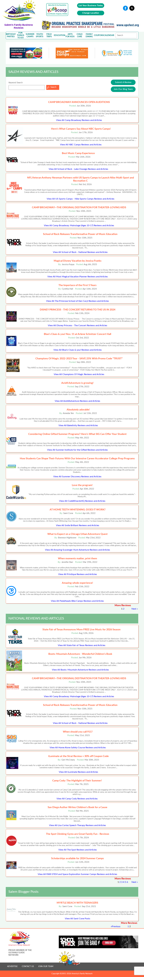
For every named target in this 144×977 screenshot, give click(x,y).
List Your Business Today (90, 5)
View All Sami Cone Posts (77, 918)
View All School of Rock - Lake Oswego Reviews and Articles (78, 169)
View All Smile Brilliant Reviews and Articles (77, 525)
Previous (116, 926)
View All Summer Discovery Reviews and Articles (77, 476)
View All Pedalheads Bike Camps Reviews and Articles (77, 601)
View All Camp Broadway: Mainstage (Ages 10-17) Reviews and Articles (79, 225)
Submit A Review (123, 82)
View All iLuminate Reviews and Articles (78, 772)
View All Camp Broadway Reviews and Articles (79, 120)
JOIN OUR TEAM (45, 966)
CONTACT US (28, 966)
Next (133, 609)
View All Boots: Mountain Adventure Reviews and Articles (80, 670)
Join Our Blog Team (123, 89)
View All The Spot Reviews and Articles (77, 850)
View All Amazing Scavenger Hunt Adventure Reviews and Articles (77, 550)
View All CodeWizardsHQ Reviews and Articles (82, 501)
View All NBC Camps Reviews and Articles (81, 145)
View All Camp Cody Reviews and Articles (77, 799)
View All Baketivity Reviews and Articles (78, 425)
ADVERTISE (12, 966)
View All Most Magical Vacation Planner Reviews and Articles (77, 276)
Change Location (90, 13)
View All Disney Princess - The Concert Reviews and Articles (77, 325)
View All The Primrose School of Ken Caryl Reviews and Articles (77, 301)
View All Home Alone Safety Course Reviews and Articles (78, 747)
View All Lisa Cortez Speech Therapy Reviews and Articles (77, 825)
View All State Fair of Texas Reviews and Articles (81, 645)
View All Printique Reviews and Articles (77, 574)
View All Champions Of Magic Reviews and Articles (79, 374)
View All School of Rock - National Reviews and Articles (80, 252)
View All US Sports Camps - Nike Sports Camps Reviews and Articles (80, 199)
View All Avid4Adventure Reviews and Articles (77, 401)
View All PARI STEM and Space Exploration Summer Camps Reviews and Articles (77, 874)
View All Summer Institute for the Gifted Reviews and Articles (77, 450)
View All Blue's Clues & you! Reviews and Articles (77, 350)
